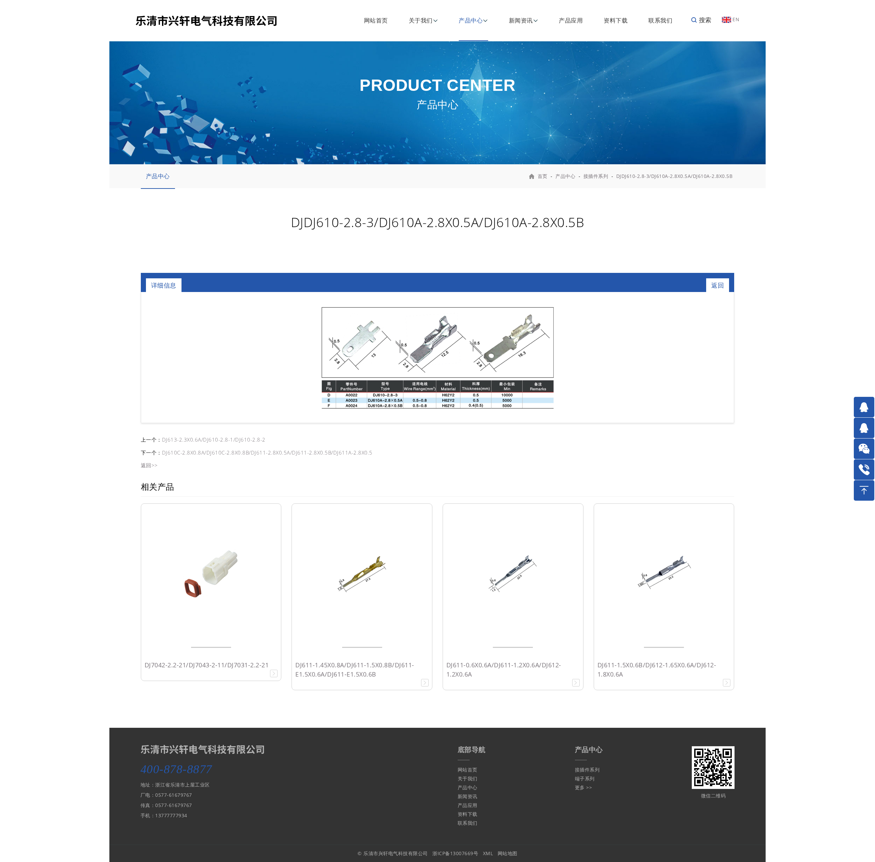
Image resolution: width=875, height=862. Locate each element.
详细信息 (163, 285)
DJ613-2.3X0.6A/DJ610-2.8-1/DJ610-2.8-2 (214, 439)
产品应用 (571, 20)
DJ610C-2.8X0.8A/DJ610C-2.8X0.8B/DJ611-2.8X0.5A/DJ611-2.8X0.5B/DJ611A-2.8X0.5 (267, 452)
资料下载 (616, 20)
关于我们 (421, 20)
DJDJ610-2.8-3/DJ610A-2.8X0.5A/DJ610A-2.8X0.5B (674, 176)
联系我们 (660, 20)
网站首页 (376, 20)
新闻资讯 (521, 20)
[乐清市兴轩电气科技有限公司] (206, 20)
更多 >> (583, 787)
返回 (717, 285)
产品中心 (471, 20)
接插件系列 (595, 176)
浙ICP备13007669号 (455, 853)
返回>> (149, 465)
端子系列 (585, 778)
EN (735, 19)
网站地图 (507, 853)
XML (488, 853)
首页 (543, 176)
